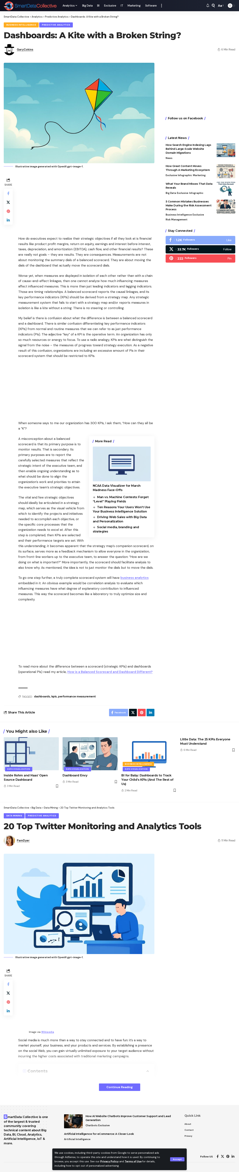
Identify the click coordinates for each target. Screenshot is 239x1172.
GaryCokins (25, 49)
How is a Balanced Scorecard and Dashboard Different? (110, 672)
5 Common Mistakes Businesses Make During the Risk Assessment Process (189, 205)
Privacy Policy (109, 1161)
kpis (54, 696)
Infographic (185, 175)
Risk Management (176, 219)
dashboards (42, 696)
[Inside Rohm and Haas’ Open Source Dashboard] (31, 753)
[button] (177, 1159)
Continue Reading (119, 1087)
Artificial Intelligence (77, 1139)
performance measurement (77, 696)
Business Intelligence (21, 25)
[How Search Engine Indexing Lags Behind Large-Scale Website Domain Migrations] (226, 150)
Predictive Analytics (56, 25)
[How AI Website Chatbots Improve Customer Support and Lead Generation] (73, 1121)
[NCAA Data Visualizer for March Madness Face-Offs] (122, 464)
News (169, 158)
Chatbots (91, 1125)
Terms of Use (133, 1161)
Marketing (199, 175)
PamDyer (23, 840)
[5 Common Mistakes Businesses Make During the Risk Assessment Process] (226, 207)
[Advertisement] (86, 203)
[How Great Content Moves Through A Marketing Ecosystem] (226, 171)
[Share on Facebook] (8, 193)
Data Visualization (18, 769)
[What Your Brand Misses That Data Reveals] (226, 189)
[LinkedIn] (233, 1156)
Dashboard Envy (75, 775)
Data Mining (14, 815)
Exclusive (171, 175)
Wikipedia (47, 1032)
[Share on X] (8, 202)
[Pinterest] (200, 258)
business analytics (134, 578)
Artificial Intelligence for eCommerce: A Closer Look (99, 1134)
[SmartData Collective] (30, 5)
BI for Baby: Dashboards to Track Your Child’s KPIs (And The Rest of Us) (147, 780)
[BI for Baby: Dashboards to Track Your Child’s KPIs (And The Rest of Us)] (148, 753)
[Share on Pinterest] (8, 211)
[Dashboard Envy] (90, 753)
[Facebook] (200, 240)
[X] (200, 249)
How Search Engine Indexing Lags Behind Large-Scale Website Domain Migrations (188, 149)
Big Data (171, 193)
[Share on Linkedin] (8, 220)
